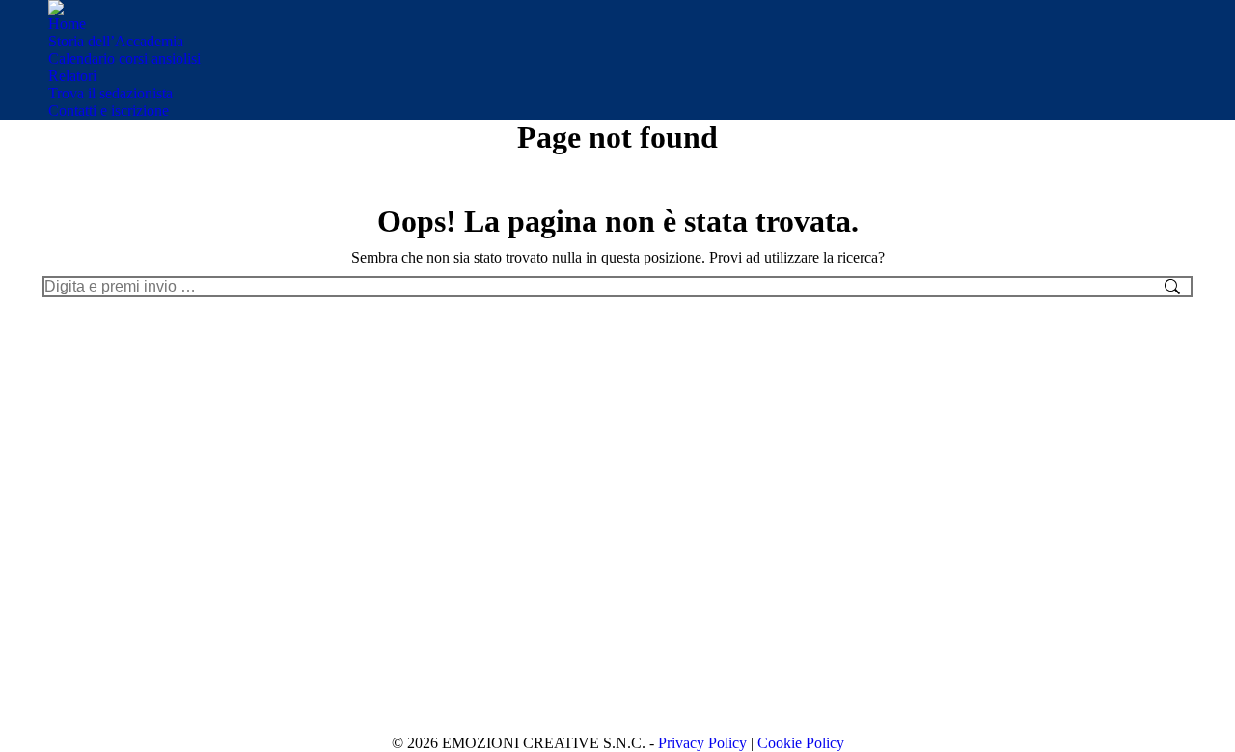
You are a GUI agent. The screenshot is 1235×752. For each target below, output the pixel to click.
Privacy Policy (702, 743)
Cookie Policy (800, 743)
